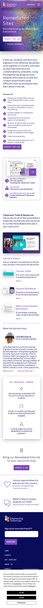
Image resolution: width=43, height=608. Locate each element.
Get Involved (11, 560)
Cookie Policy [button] (18, 584)
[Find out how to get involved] (26, 507)
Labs (7, 551)
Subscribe (11, 542)
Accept (21, 593)
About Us (9, 564)
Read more (8, 371)
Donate (8, 569)
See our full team (25, 371)
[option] (21, 167)
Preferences (21, 603)
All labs (9, 12)
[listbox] (21, 167)
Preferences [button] (31, 586)
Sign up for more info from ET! (18, 529)
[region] (21, 167)
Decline (21, 598)
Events (8, 555)
